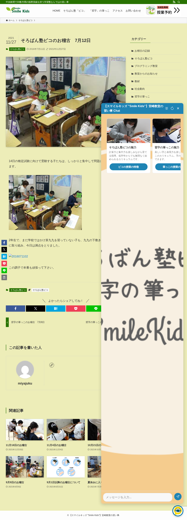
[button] (15, 308)
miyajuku (25, 383)
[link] (51, 365)
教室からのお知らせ (146, 73)
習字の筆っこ (142, 96)
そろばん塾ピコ (17, 49)
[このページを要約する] (167, 108)
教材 (137, 81)
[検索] (178, 2)
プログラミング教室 (146, 65)
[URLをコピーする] (4, 277)
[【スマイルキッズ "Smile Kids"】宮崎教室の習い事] (18, 10)
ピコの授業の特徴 (128, 166)
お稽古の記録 (142, 50)
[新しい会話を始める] (172, 108)
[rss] (174, 2)
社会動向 (140, 88)
